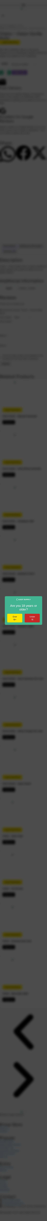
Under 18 (32, 618)
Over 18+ (15, 618)
